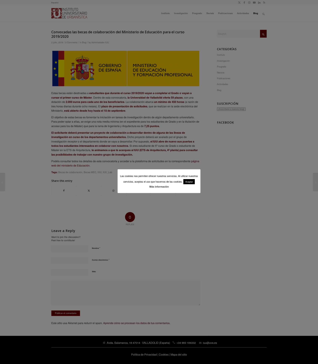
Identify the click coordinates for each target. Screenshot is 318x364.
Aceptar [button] (189, 181)
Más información (159, 186)
